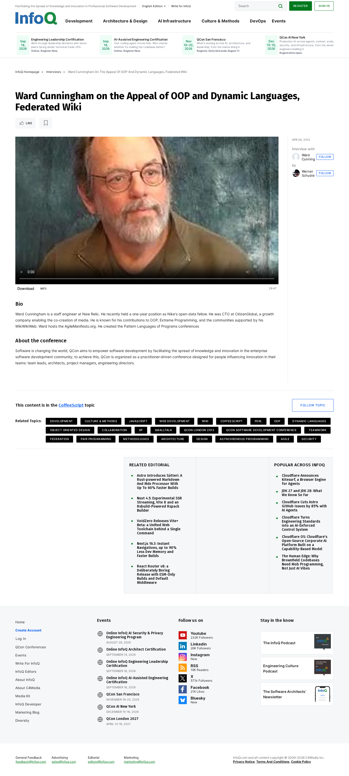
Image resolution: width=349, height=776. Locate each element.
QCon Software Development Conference (261, 430)
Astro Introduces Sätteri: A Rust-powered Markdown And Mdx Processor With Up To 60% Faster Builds (159, 482)
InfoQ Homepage (27, 72)
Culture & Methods (220, 20)
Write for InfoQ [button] (181, 6)
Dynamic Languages (309, 421)
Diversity (22, 720)
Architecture (172, 439)
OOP (277, 421)
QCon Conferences (30, 647)
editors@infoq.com (101, 762)
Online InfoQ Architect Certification (136, 650)
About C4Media (27, 688)
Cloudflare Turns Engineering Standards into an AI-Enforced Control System (301, 523)
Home (20, 622)
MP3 (43, 288)
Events (279, 20)
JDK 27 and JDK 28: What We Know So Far (302, 493)
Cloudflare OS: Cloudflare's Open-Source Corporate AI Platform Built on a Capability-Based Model (304, 543)
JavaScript (138, 421)
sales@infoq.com (64, 762)
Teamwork (317, 430)
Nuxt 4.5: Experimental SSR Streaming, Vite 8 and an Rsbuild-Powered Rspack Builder (159, 504)
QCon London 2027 (122, 719)
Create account (28, 630)
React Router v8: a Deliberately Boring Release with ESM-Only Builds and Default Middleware (156, 574)
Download (25, 288)
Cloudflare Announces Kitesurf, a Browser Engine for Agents (304, 480)
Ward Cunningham (312, 157)
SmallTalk (163, 430)
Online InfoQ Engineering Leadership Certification (137, 664)
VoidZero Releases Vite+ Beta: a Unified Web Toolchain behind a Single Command (158, 527)
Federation (59, 439)
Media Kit (22, 696)
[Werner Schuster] (296, 173)
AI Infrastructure (174, 20)
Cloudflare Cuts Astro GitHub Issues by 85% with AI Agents (304, 506)
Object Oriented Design (70, 430)
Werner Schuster (309, 173)
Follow (325, 157)
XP (141, 430)
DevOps (258, 20)
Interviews (53, 72)
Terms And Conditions (272, 762)
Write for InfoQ (27, 663)
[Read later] (45, 123)
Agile (285, 439)
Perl (258, 421)
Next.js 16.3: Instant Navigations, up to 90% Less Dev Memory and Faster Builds (157, 550)
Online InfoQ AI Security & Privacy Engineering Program (134, 635)
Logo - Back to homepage (36, 18)
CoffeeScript (71, 405)
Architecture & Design (125, 20)
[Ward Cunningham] (296, 157)
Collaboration (114, 430)
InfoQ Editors (25, 671)
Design (202, 439)
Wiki (205, 421)
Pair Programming (96, 439)
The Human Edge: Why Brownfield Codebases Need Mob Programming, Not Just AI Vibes (302, 562)
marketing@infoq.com (139, 762)
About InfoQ (25, 680)
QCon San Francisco (122, 694)
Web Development (174, 421)
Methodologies (136, 439)
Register (300, 6)
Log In (21, 639)
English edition (152, 6)
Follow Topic (312, 405)
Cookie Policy (301, 762)
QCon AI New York (121, 707)
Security (309, 439)
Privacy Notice (244, 762)
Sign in (324, 6)
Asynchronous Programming (244, 439)
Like (29, 123)
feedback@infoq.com (31, 762)
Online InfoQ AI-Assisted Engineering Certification (137, 680)
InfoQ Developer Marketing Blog (28, 708)
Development (78, 20)
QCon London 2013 (199, 430)
